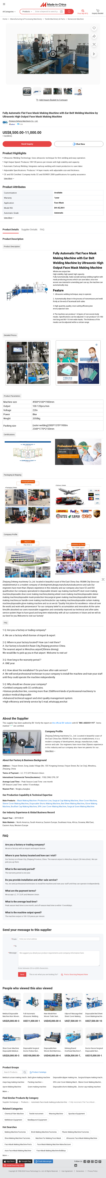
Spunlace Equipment (76, 1113)
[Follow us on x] (88, 1161)
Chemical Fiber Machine (14, 1113)
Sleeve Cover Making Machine (16, 803)
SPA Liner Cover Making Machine (52, 806)
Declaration (80, 1171)
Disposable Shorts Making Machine (44, 803)
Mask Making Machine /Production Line (34, 800)
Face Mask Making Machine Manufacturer (54, 1144)
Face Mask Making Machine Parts (18, 1144)
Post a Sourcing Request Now (74, 974)
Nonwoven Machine (76, 19)
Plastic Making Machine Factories (75, 1132)
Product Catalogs (39, 1072)
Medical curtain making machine (15, 1077)
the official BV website (62, 722)
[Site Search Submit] (69, 11)
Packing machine (34, 1082)
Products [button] (26, 11)
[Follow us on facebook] (85, 1161)
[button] (4, 4)
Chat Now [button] (80, 144)
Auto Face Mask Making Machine (18, 1150)
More (5, 1155)
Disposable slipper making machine (65, 1077)
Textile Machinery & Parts (55, 19)
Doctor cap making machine (89, 1086)
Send (22, 974)
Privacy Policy (92, 1171)
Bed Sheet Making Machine (72, 803)
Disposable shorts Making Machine (65, 1086)
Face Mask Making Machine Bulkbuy (51, 1150)
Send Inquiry (27, 144)
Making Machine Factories (15, 1132)
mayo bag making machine (13, 1082)
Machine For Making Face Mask (48, 1138)
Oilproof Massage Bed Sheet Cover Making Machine (73, 1016)
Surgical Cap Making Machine (65, 800)
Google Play (25, 1161)
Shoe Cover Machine (88, 800)
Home (5, 19)
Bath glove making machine (39, 1077)
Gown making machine (37, 1086)
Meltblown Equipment (13, 1120)
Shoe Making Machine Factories (17, 1138)
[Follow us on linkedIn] (75, 1165)
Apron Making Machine (12, 1086)
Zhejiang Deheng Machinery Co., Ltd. (23, 121)
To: (15, 946)
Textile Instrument (36, 1113)
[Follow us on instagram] (92, 1161)
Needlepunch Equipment (37, 1120)
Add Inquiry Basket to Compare (53, 99)
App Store (9, 1161)
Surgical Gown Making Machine (80, 806)
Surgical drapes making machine (90, 1077)
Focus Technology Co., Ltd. (34, 1171)
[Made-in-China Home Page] (53, 4)
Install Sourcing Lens (15, 1165)
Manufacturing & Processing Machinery (26, 19)
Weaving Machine (56, 1113)
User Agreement (67, 1171)
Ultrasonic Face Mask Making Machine (81, 1138)
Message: (13, 953)
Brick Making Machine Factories (44, 1132)
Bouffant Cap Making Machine (24, 806)
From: (14, 939)
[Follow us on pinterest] (100, 1161)
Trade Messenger (43, 1161)
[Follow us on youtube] (96, 1161)
